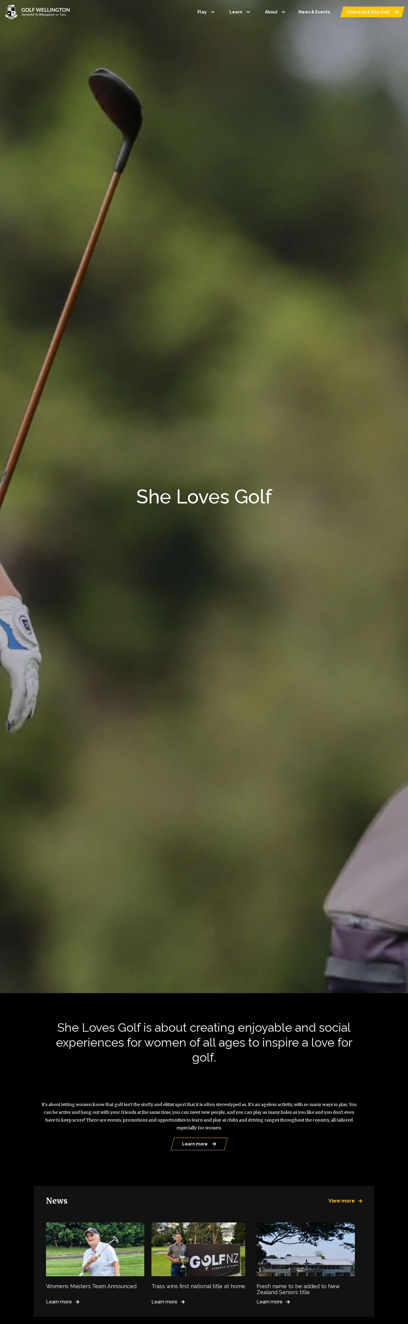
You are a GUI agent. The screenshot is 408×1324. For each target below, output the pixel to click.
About (276, 12)
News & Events (314, 12)
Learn (240, 12)
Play (206, 12)
